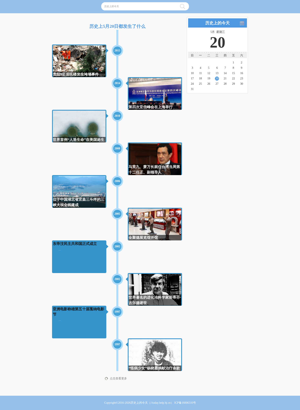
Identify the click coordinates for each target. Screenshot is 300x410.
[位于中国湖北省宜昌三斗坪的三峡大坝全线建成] (79, 191)
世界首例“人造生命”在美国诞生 (78, 140)
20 (217, 78)
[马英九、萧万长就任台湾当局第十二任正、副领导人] (155, 162)
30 (241, 83)
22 (233, 78)
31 (192, 89)
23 (241, 78)
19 (208, 78)
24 (192, 83)
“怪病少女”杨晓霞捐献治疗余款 (154, 368)
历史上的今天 (139, 402)
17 (192, 78)
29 (233, 83)
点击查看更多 (118, 378)
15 (233, 73)
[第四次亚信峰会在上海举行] (155, 94)
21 (225, 78)
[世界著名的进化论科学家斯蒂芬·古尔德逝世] (155, 289)
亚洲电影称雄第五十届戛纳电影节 (78, 311)
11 (200, 73)
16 (241, 73)
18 (200, 78)
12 (208, 73)
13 (217, 73)
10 (192, 73)
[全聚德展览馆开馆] (155, 225)
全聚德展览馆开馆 (143, 238)
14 (225, 73)
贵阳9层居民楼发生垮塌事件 (76, 74)
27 (217, 83)
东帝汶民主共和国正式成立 (75, 244)
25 (200, 83)
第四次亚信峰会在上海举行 (151, 107)
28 (225, 83)
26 (208, 83)
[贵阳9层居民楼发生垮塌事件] (79, 60)
